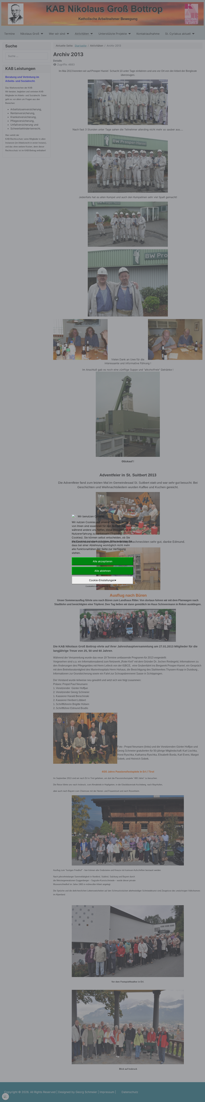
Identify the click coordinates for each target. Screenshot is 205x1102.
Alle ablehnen (102, 570)
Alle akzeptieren (102, 561)
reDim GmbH (114, 586)
